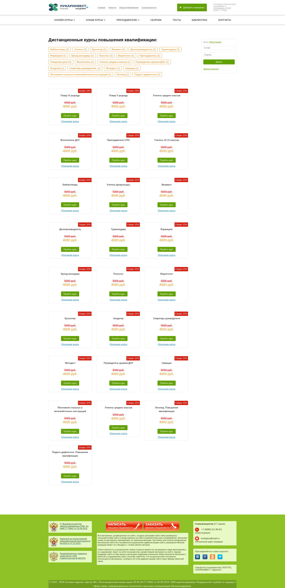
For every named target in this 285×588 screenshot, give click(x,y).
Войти (219, 62)
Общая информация (129, 7)
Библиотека (199, 20)
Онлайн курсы (63, 20)
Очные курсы (95, 20)
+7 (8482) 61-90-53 (211, 529)
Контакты (224, 20)
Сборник (155, 20)
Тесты (177, 20)
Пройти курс (70, 115)
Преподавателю (127, 20)
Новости (112, 7)
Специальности (149, 7)
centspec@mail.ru (210, 538)
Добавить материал (193, 7)
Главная (101, 7)
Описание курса (70, 121)
